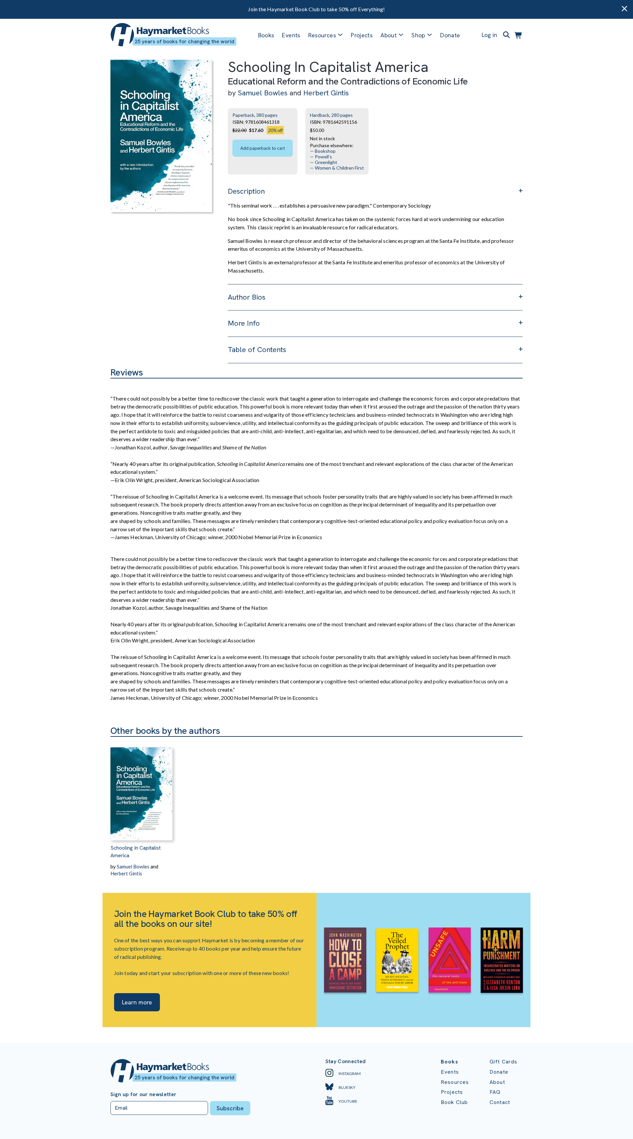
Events (291, 35)
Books (266, 35)
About (497, 1082)
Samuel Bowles (262, 93)
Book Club (454, 1102)
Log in (489, 35)
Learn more (137, 1002)
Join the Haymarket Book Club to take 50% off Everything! (316, 9)
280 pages (342, 115)
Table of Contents (257, 349)
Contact (500, 1102)
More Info (244, 323)
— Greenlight (323, 162)
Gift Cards (504, 1061)
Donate (450, 35)
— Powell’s (321, 156)
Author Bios (246, 297)
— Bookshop (323, 151)
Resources (322, 35)
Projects (362, 35)
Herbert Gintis (326, 93)
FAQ (495, 1092)
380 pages (267, 115)
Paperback (243, 115)
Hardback (319, 115)
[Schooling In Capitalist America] (141, 788)
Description (246, 191)
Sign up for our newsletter (143, 1094)
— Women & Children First (337, 168)
